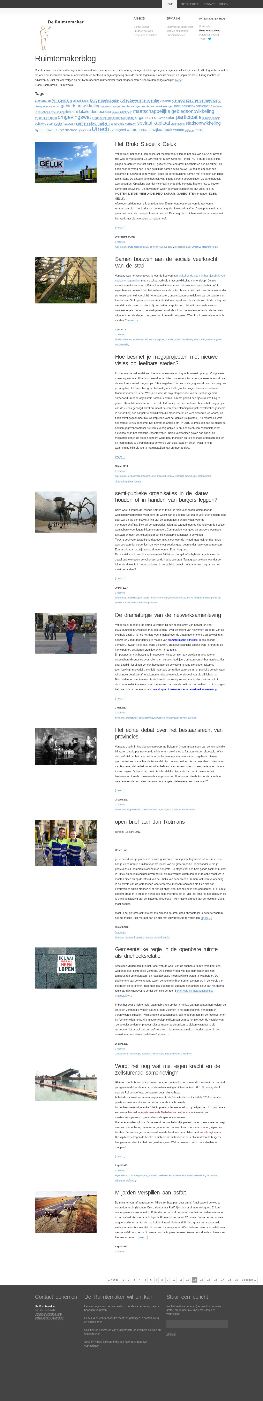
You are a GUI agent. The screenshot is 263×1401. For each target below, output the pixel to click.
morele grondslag (211, 597)
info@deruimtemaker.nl (48, 1313)
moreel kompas (194, 597)
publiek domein (211, 118)
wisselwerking (122, 344)
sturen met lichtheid (183, 1175)
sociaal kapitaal (153, 123)
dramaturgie (132, 718)
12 (187, 1279)
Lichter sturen (141, 26)
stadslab (170, 339)
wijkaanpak (162, 129)
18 (229, 1279)
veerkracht (199, 339)
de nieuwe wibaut (158, 247)
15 (208, 1279)
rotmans (129, 937)
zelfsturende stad (209, 247)
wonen (178, 130)
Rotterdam (69, 123)
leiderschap (41, 112)
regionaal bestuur (172, 809)
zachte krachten (162, 937)
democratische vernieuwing (196, 100)
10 (173, 1279)
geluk (170, 247)
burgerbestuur (122, 809)
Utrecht (101, 128)
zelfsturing (131, 1180)
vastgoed (119, 130)
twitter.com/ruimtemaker (49, 1317)
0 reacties (120, 242)
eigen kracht (121, 1175)
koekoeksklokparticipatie (193, 106)
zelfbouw (189, 130)
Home (169, 4)
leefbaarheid (134, 476)
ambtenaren (43, 100)
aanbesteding (121, 1053)
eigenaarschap (51, 106)
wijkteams (120, 1180)
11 (180, 1279)
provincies (135, 809)
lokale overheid (140, 339)
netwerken (159, 718)
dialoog (38, 106)
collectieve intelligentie (139, 100)
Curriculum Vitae (175, 35)
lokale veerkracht (159, 597)
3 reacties (120, 471)
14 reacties (120, 932)
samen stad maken (93, 123)
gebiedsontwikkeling (81, 105)
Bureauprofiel (190, 4)
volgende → (249, 1279)
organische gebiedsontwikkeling (113, 117)
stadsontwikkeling (203, 123)
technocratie (68, 130)
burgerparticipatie (104, 100)
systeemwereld (47, 130)
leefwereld (218, 106)
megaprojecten (148, 476)
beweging (120, 718)
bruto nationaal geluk (138, 247)
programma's (204, 476)
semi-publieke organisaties (144, 602)
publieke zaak (44, 123)
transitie (149, 937)
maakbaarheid (165, 1175)
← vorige (113, 1279)
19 (236, 1279)
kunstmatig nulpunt (138, 1175)
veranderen (199, 1175)
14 (201, 1279)
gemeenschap (109, 106)
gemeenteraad (126, 106)
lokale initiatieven (122, 112)
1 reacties (120, 1048)
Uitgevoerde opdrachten (180, 26)
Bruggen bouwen (143, 31)
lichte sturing (57, 112)
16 (215, 1279)
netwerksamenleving (176, 718)
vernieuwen (212, 1175)
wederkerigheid (213, 339)
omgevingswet (74, 117)
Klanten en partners (177, 31)
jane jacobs (144, 597)
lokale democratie (95, 111)
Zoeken (223, 4)
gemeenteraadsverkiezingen (154, 106)
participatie (189, 117)
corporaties (120, 597)
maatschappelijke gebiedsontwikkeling (173, 111)
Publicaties (205, 26)
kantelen (119, 937)
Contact (209, 4)
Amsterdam (62, 100)
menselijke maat (46, 117)
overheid (192, 718)
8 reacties (120, 1170)
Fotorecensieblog (209, 34)
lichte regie (135, 1053)
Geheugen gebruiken (145, 35)
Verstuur (171, 1333)
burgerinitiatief (81, 100)
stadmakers (178, 123)
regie (161, 1053)
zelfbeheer (186, 1053)
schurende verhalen (123, 123)
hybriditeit (132, 597)
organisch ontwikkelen (155, 117)
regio (58, 123)
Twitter (202, 38)
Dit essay (207, 1087)
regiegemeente (172, 1053)
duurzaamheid (146, 718)
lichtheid (71, 112)
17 (222, 1279)
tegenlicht (139, 937)
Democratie (165, 101)
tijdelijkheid (84, 130)
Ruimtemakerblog (209, 30)
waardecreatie (139, 129)
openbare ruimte (150, 1053)
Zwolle (199, 130)
